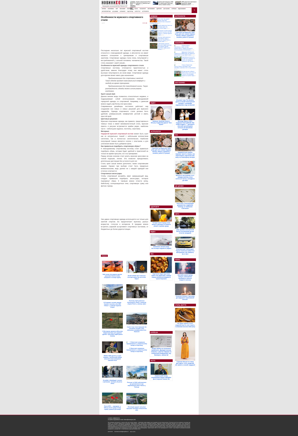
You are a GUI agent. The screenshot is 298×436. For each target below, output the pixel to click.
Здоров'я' (155, 207)
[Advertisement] (124, 37)
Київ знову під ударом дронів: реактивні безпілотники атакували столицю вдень (160, 21)
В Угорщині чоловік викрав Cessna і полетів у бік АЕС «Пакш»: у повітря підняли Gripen (165, 33)
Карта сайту (132, 431)
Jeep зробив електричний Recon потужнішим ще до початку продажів (185, 231)
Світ (117, 8)
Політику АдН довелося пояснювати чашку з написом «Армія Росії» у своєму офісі (164, 39)
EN (143, 23)
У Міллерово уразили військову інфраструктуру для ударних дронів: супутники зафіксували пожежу (165, 46)
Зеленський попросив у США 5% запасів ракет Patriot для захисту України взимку (166, 3)
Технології (143, 8)
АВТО (177, 214)
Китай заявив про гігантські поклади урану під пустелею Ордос (165, 27)
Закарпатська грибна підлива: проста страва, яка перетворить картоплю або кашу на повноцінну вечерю (185, 155)
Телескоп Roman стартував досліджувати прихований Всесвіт (185, 297)
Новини (104, 256)
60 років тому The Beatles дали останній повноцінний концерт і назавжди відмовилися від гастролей (185, 102)
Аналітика (130, 8)
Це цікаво (115, 11)
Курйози (174, 8)
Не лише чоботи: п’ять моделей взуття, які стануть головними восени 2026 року (185, 325)
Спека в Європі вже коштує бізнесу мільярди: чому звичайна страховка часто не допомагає (185, 66)
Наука (136, 8)
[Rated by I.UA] (186, 433)
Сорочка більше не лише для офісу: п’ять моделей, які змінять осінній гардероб (185, 363)
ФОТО (153, 360)
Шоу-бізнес (166, 8)
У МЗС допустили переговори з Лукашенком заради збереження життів (189, 3)
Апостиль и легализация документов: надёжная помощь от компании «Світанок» (185, 206)
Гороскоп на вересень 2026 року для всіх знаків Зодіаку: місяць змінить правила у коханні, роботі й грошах (161, 151)
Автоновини (151, 8)
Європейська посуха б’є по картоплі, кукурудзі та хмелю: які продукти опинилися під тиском (188, 59)
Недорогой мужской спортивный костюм (117, 134)
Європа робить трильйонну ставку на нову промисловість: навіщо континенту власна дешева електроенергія (183, 47)
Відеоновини (182, 8)
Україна (104, 8)
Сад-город (130, 11)
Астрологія (145, 11)
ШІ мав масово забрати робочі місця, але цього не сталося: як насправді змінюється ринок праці (189, 73)
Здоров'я (159, 8)
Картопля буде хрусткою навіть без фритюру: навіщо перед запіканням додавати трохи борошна (161, 276)
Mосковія (122, 8)
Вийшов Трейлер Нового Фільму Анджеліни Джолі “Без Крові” (161, 122)
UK (146, 23)
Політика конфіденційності (121, 431)
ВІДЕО (153, 103)
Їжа (152, 254)
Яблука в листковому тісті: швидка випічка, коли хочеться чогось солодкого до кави (185, 178)
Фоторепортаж (106, 11)
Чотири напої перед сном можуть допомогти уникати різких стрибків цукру (161, 224)
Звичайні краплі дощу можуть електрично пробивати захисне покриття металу (185, 277)
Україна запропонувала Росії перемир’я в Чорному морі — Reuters (143, 3)
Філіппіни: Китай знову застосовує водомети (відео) (161, 247)
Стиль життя (180, 305)
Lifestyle (137, 11)
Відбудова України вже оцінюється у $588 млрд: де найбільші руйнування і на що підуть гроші (184, 53)
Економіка (111, 8)
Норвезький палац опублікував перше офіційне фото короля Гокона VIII (161, 377)
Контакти (110, 431)
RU (145, 23)
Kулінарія (122, 11)
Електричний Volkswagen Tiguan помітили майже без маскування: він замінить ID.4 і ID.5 (185, 251)
